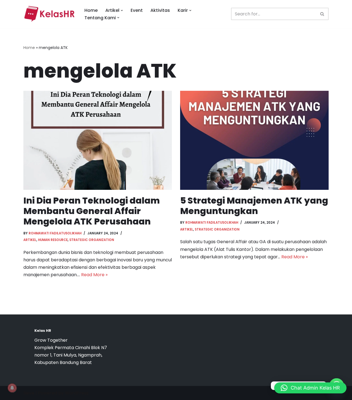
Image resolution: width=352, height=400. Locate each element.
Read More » (94, 275)
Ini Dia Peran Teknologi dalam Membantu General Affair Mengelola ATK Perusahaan (91, 211)
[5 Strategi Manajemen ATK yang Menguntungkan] (254, 140)
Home (91, 10)
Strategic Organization (91, 240)
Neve (28, 393)
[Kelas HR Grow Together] (49, 14)
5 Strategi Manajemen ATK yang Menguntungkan (254, 205)
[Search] (322, 14)
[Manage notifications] (12, 387)
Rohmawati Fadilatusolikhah (55, 233)
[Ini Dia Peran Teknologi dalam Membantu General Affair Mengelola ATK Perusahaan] (97, 140)
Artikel (29, 240)
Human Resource (53, 240)
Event (137, 10)
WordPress (77, 393)
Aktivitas (160, 10)
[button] (122, 10)
